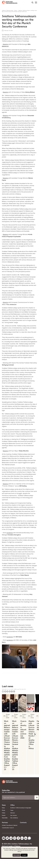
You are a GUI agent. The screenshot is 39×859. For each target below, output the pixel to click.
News (4, 805)
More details (16, 855)
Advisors (12, 813)
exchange (10, 533)
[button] (35, 734)
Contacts (23, 822)
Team (11, 810)
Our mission (13, 815)
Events (3, 815)
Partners (5, 822)
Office (12, 805)
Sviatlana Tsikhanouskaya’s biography (20, 807)
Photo (3, 810)
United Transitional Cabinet (9, 825)
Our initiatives (14, 818)
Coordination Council (8, 827)
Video (3, 813)
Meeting (5, 44)
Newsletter (5, 818)
